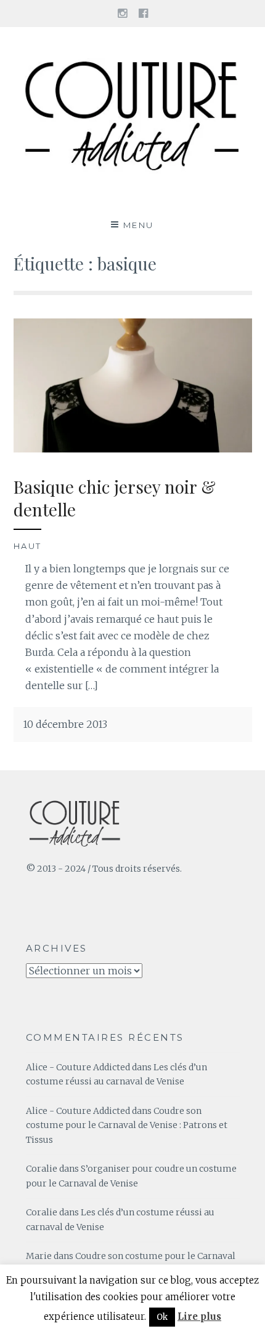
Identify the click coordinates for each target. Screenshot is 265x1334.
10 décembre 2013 (65, 724)
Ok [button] (162, 1317)
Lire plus (199, 1316)
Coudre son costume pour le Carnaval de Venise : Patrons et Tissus (126, 1125)
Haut (28, 546)
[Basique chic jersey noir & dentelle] (133, 449)
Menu (138, 225)
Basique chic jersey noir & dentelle (115, 497)
